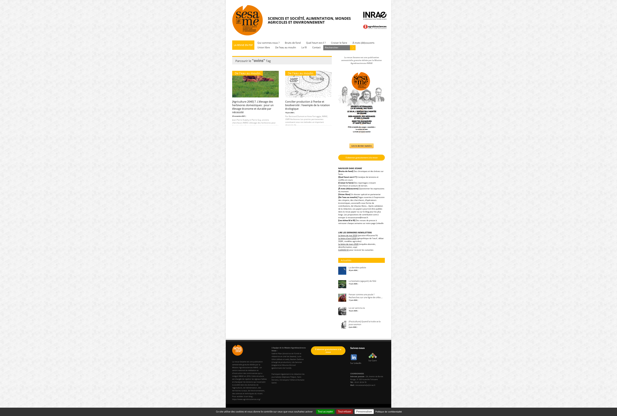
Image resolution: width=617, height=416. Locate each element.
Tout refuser (344, 411)
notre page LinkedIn (375, 223)
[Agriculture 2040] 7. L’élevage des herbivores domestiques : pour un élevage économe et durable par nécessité (253, 107)
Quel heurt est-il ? (316, 42)
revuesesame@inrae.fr (358, 217)
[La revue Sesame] (247, 20)
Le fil (304, 47)
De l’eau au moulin (285, 47)
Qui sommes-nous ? (268, 42)
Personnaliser (364, 411)
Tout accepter (325, 411)
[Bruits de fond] (345, 171)
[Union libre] (344, 194)
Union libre (263, 47)
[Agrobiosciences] (374, 26)
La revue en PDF (243, 45)
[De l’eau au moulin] (348, 197)
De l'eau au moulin (247, 73)
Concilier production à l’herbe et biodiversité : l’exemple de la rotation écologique (307, 105)
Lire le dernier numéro (361, 145)
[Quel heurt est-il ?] (347, 177)
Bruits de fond (293, 42)
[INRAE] (374, 15)
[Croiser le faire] (345, 182)
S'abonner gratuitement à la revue (362, 157)
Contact (316, 47)
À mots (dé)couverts (363, 42)
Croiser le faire (339, 42)
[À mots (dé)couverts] (348, 188)
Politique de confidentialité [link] (388, 411)
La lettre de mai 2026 (347, 235)
